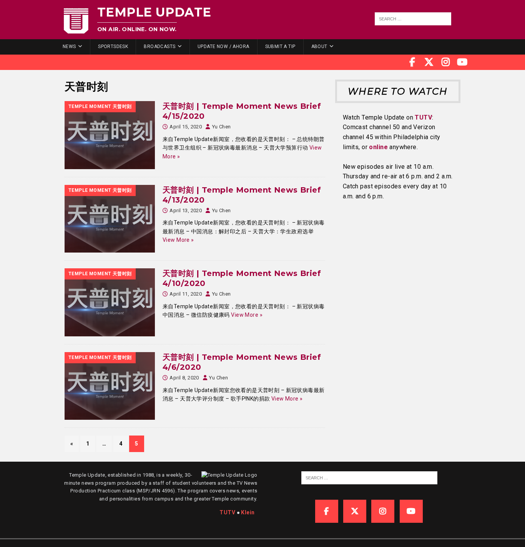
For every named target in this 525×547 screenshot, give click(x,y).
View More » (178, 240)
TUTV (423, 117)
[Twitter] (429, 62)
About (319, 46)
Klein (247, 512)
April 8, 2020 (184, 378)
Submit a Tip (280, 46)
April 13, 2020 (185, 210)
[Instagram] (446, 62)
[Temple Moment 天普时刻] (110, 135)
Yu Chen (221, 127)
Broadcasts (159, 46)
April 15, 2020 (185, 127)
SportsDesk (113, 46)
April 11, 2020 (185, 294)
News (69, 46)
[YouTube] (462, 62)
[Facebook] (412, 62)
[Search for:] (413, 18)
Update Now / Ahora (223, 46)
